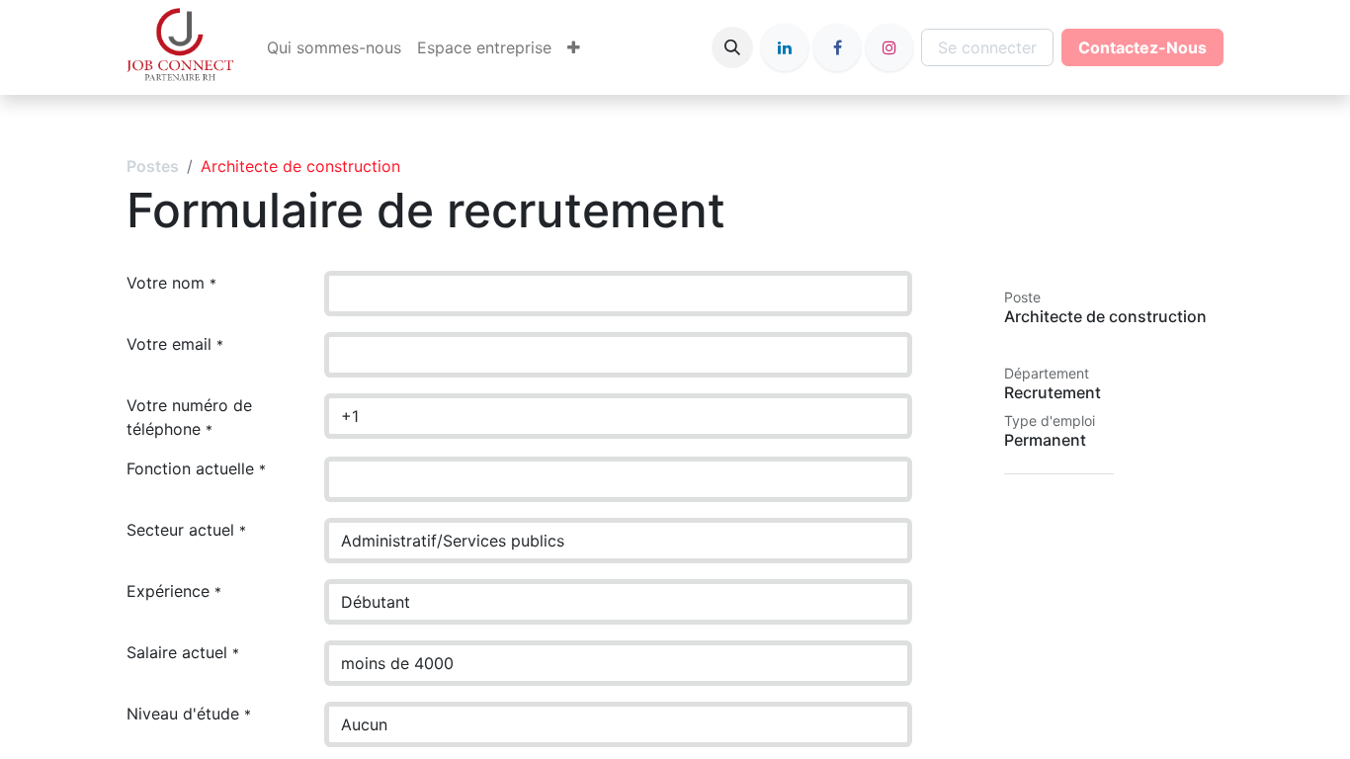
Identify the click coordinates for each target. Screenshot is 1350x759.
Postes (153, 166)
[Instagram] (889, 47)
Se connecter (987, 47)
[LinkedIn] (784, 47)
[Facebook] (837, 47)
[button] (732, 47)
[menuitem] (334, 47)
